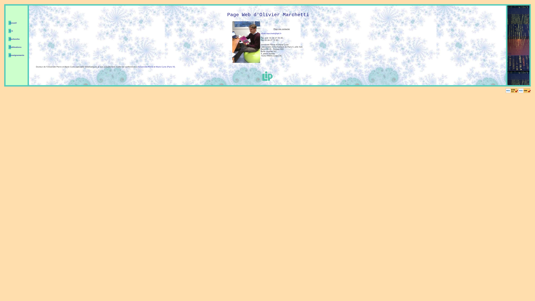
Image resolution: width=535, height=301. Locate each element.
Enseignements (16, 55)
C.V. (11, 31)
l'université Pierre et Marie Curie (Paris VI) (156, 67)
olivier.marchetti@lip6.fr (271, 33)
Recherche (14, 39)
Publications (15, 47)
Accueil (13, 23)
